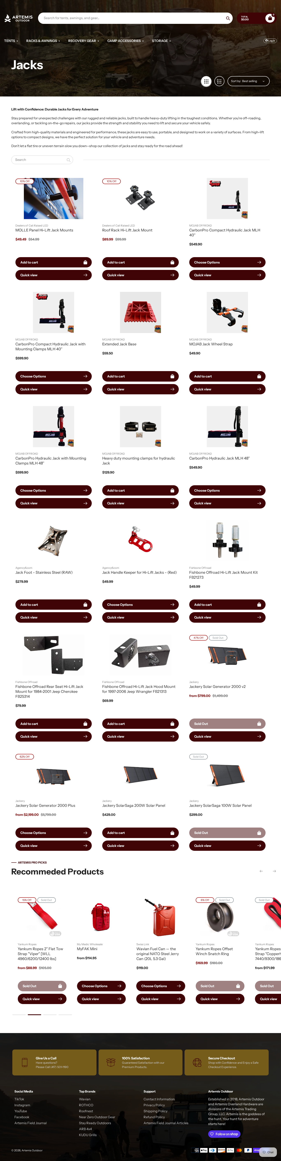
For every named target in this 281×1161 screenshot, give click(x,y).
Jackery (194, 682)
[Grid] (206, 81)
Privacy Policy (154, 1105)
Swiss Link (142, 944)
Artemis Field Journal (30, 1123)
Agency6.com (23, 567)
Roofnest (86, 1111)
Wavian (85, 1099)
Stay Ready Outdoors (95, 1123)
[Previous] (261, 871)
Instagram (22, 1105)
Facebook (21, 1117)
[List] (219, 81)
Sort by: (236, 81)
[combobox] (42, 160)
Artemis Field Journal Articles (166, 1123)
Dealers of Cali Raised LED (31, 225)
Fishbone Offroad (200, 567)
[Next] (274, 871)
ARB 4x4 (85, 1129)
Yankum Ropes (27, 944)
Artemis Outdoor (32, 1150)
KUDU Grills (88, 1135)
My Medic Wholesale (90, 944)
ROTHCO (86, 1105)
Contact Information (159, 1099)
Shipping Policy (155, 1111)
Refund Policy (154, 1117)
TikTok (19, 1099)
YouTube (20, 1111)
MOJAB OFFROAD (200, 225)
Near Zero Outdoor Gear (97, 1117)
